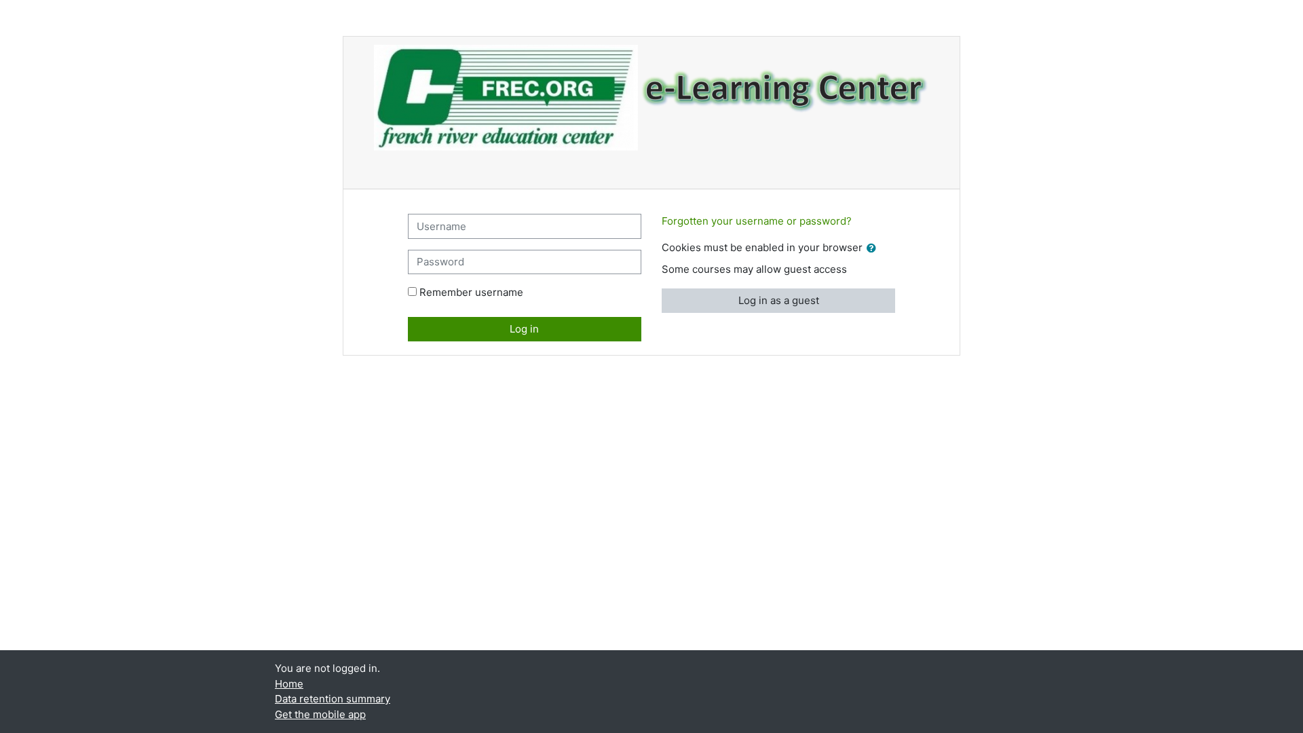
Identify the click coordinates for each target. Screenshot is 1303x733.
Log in (524, 328)
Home (289, 683)
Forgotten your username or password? (757, 220)
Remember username (471, 292)
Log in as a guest (778, 300)
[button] (874, 248)
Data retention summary (332, 698)
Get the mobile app (320, 714)
